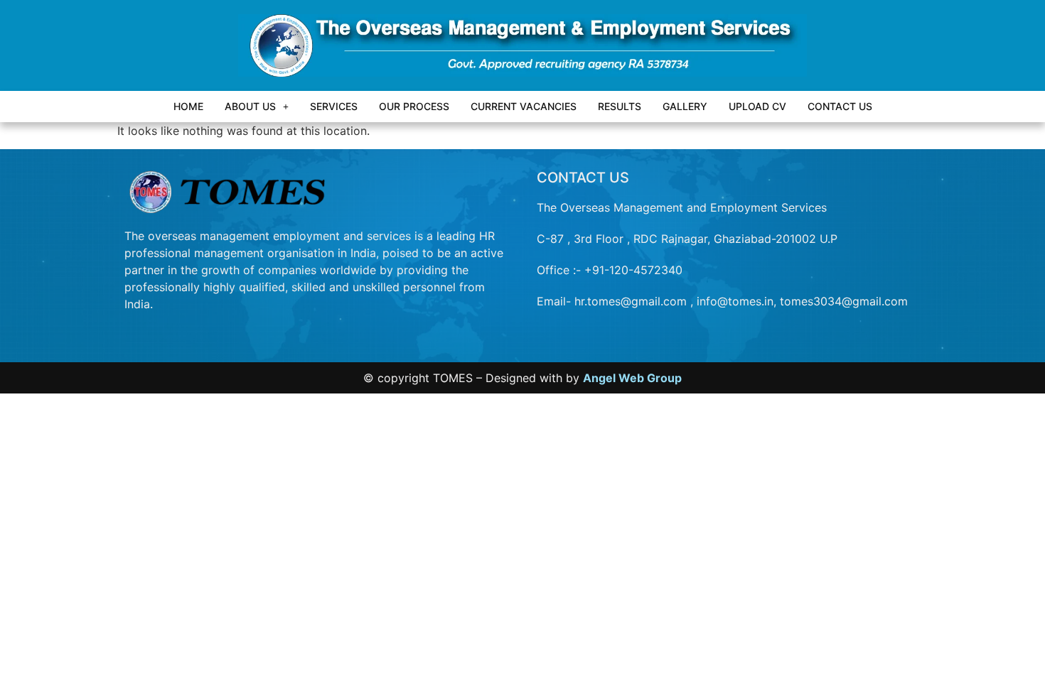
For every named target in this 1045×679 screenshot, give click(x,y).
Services (334, 106)
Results (619, 106)
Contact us (840, 106)
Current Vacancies (524, 106)
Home (188, 106)
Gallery (685, 106)
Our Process (414, 106)
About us (250, 106)
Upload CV (757, 106)
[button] (256, 106)
